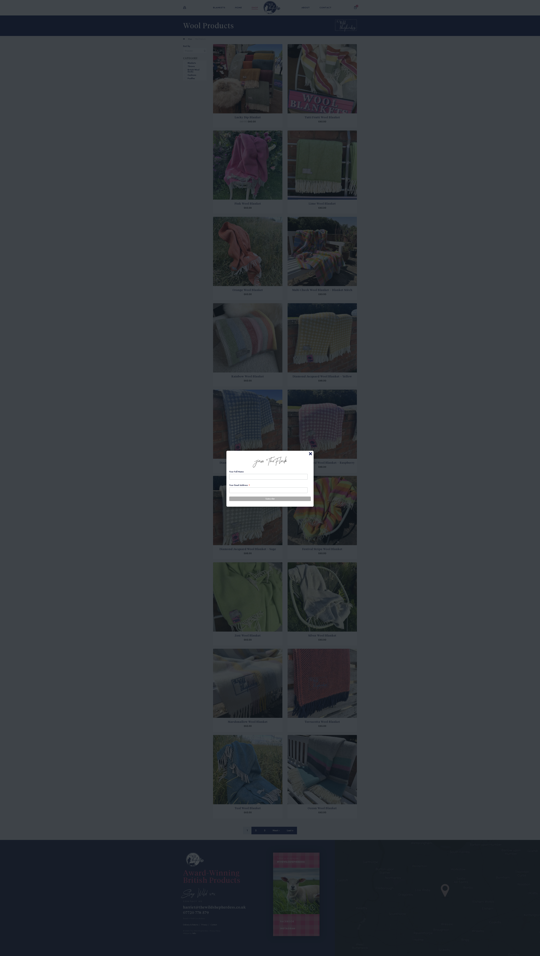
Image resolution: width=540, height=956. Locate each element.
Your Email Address (239, 485)
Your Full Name (236, 471)
